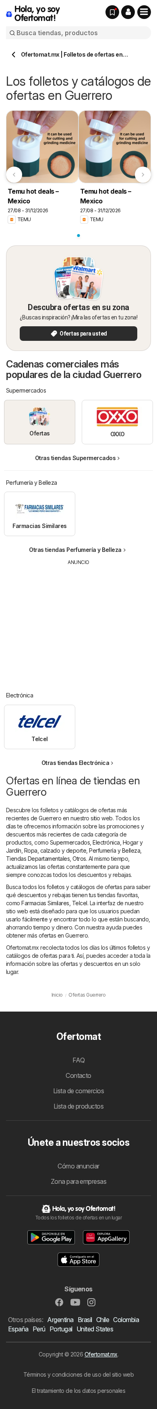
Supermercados (70, 842)
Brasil (85, 1320)
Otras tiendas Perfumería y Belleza (75, 549)
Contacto (78, 1075)
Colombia (126, 1320)
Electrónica (106, 842)
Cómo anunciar (78, 1166)
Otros (79, 858)
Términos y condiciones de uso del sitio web (78, 1374)
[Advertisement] (78, 622)
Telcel (79, 903)
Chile (102, 1320)
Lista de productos (79, 1106)
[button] (128, 12)
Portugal (61, 1329)
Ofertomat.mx (101, 1354)
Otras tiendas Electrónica (75, 762)
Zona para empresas (79, 1181)
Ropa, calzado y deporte (55, 850)
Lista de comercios (78, 1091)
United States (94, 1329)
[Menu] (144, 12)
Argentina (60, 1320)
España (18, 1329)
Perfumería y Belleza (114, 850)
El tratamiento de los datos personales (79, 1390)
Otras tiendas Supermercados (75, 457)
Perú (39, 1329)
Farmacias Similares (45, 903)
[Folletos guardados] (112, 12)
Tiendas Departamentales (38, 858)
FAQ (78, 1060)
